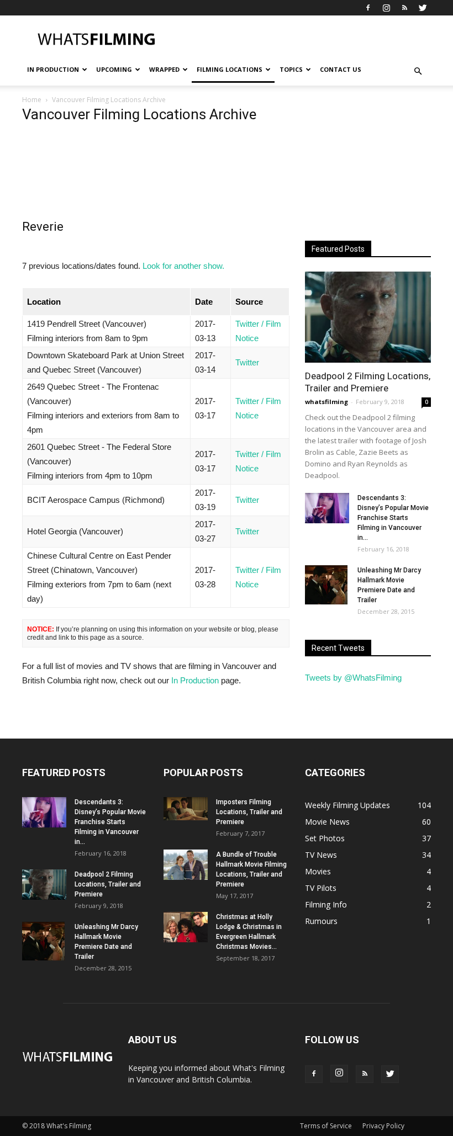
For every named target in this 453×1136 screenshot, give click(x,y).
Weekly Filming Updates (347, 805)
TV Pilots (320, 888)
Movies (318, 871)
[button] (417, 71)
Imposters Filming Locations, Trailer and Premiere (249, 812)
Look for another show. (183, 265)
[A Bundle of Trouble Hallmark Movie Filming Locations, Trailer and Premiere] (186, 865)
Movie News (327, 821)
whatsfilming (326, 401)
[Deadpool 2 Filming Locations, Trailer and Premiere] (368, 317)
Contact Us (340, 69)
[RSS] (404, 7)
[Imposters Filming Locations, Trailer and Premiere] (186, 808)
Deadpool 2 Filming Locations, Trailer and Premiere (108, 884)
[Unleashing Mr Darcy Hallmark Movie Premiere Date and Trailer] (327, 584)
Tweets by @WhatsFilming (353, 677)
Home (31, 99)
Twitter (247, 362)
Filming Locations (229, 69)
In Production (53, 69)
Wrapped (164, 69)
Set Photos (325, 838)
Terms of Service (326, 1125)
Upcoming (114, 69)
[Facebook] (368, 7)
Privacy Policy (383, 1125)
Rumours (321, 921)
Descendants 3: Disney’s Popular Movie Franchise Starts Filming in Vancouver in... (393, 518)
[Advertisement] (301, 39)
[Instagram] (386, 7)
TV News (321, 855)
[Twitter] (422, 7)
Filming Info (326, 904)
